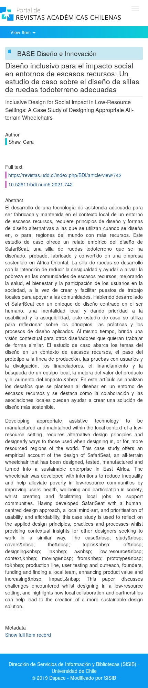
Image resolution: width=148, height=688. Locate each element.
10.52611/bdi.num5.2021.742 (40, 184)
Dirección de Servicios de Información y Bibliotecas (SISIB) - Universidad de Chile (74, 667)
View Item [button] (21, 32)
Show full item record (28, 634)
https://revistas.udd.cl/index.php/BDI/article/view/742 (64, 175)
